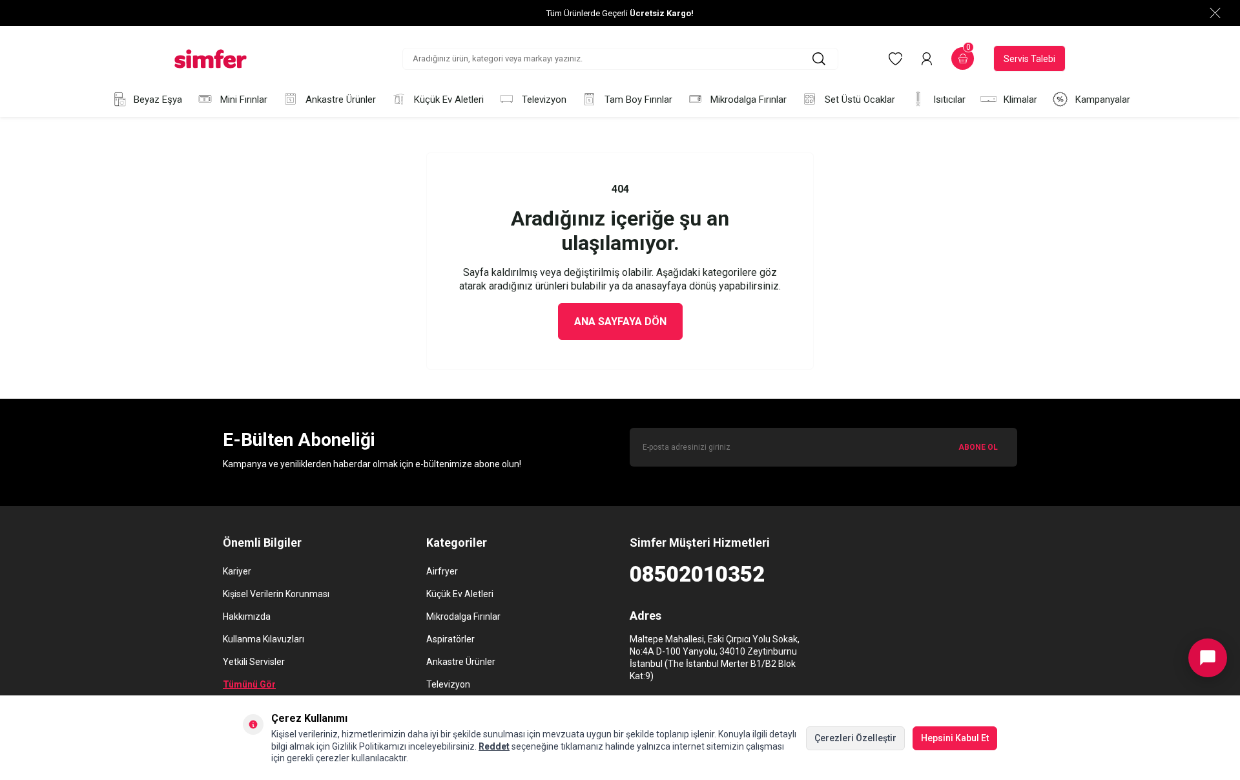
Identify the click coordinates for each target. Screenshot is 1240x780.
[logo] (210, 59)
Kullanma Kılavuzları (263, 639)
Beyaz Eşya (158, 99)
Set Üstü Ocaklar (860, 99)
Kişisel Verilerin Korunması (276, 594)
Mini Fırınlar (243, 99)
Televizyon (544, 99)
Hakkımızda (247, 616)
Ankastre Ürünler (340, 99)
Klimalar (1020, 99)
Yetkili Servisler (254, 662)
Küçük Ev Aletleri (449, 99)
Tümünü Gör (249, 684)
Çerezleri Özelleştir (855, 738)
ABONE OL (978, 447)
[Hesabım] (927, 58)
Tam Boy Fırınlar (638, 99)
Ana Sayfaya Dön (620, 321)
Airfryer (442, 571)
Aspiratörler (450, 639)
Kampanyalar (1102, 99)
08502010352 (697, 574)
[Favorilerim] (895, 58)
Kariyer (237, 571)
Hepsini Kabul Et (955, 738)
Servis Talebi (1029, 59)
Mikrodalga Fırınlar (748, 99)
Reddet (494, 746)
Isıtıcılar (949, 99)
